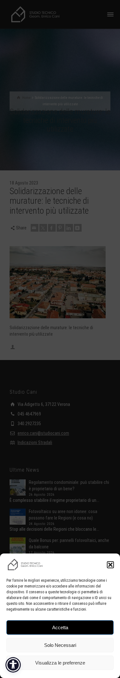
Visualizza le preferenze (60, 662)
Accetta (60, 627)
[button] (110, 565)
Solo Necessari (60, 645)
